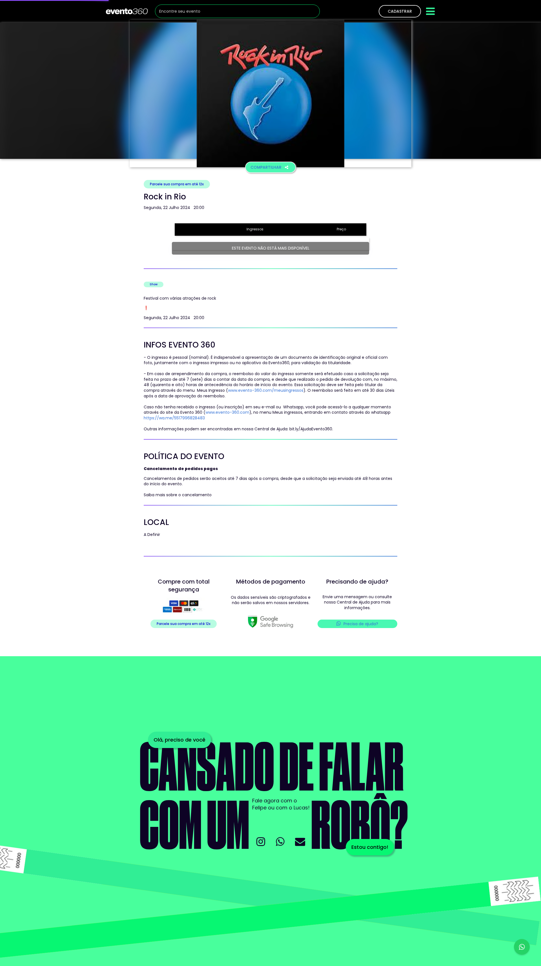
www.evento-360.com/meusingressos (265, 390)
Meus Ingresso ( (212, 390)
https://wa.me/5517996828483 (174, 418)
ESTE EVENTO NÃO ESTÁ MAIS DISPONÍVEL (270, 248)
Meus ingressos (287, 412)
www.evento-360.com (227, 412)
